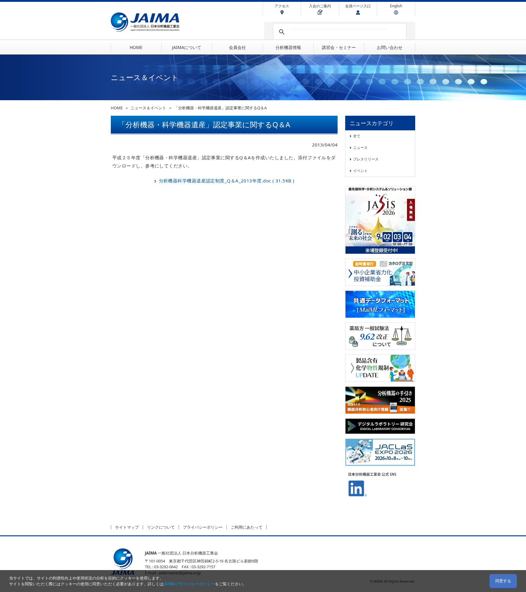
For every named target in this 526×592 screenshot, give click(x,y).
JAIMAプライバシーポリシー (189, 584)
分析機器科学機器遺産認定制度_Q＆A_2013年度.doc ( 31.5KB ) (227, 181)
